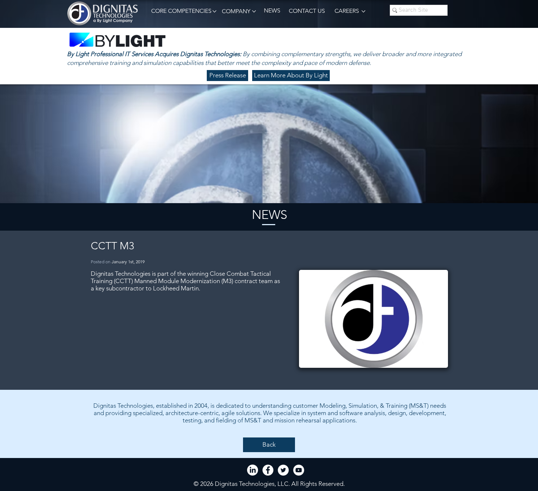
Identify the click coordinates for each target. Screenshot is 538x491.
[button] (180, 11)
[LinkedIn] (252, 470)
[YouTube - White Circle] (298, 470)
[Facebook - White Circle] (267, 470)
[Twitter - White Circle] (283, 470)
